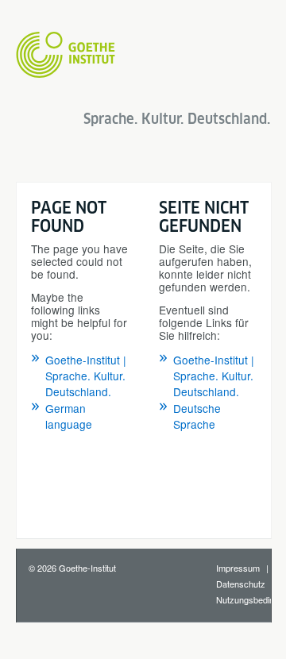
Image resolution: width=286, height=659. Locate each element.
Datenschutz (240, 583)
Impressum (238, 567)
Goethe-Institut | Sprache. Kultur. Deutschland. (85, 375)
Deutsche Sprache (197, 416)
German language (68, 416)
